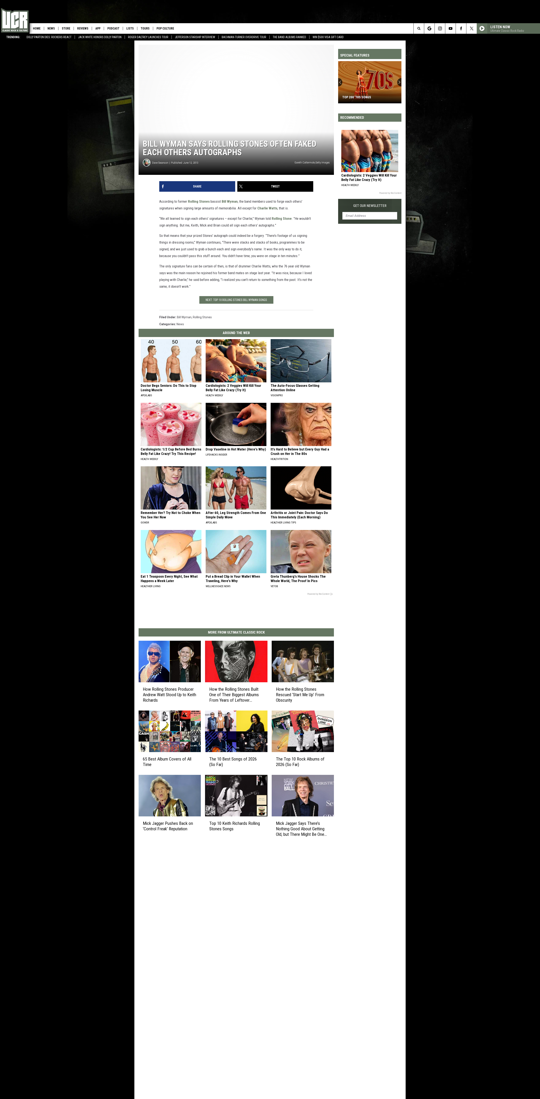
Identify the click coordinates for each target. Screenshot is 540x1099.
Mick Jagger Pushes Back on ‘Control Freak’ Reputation (168, 826)
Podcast (113, 28)
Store (66, 28)
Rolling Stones (199, 201)
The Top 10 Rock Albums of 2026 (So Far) (300, 761)
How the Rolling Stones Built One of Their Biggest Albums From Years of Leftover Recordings (234, 695)
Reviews (82, 28)
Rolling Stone (282, 218)
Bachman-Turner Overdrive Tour (244, 37)
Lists (130, 28)
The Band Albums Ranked (289, 37)
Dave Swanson (160, 162)
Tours (145, 28)
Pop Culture (165, 28)
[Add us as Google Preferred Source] (429, 28)
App (97, 28)
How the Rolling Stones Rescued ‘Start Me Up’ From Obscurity (300, 695)
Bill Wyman (230, 201)
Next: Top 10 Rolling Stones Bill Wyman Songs (236, 300)
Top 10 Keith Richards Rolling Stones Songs (234, 826)
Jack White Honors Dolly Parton (100, 37)
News (51, 28)
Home (36, 28)
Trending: (13, 37)
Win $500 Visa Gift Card (328, 37)
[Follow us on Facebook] (461, 28)
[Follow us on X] (471, 28)
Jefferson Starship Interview (195, 37)
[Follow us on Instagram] (440, 28)
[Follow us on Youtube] (450, 28)
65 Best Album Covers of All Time (167, 761)
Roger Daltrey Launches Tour (148, 37)
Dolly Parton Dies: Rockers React (49, 37)
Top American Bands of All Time (367, 97)
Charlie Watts (267, 208)
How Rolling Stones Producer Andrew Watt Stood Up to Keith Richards (169, 695)
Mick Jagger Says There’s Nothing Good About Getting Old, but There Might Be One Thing (300, 829)
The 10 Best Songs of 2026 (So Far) (233, 761)
